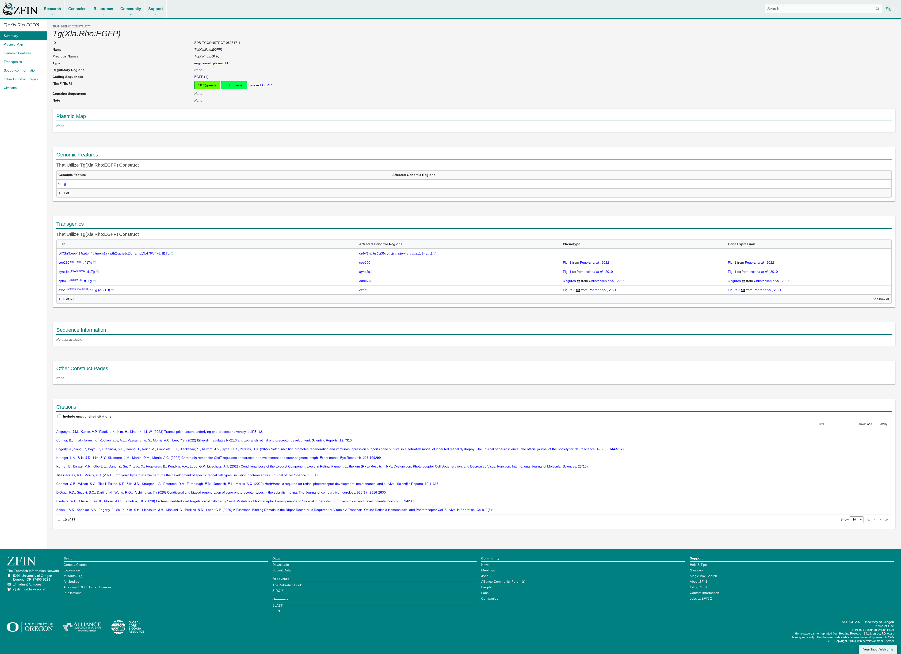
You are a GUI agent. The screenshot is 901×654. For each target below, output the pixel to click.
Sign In (891, 9)
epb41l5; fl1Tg (75, 281)
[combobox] (823, 8)
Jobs (484, 576)
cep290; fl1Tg (75, 262)
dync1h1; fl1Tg (76, 272)
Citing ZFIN (698, 587)
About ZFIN (698, 581)
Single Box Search (703, 576)
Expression (72, 570)
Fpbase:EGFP (258, 85)
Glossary (696, 570)
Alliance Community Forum (501, 581)
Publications (72, 593)
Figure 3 (569, 290)
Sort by (882, 424)
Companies (489, 598)
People (486, 587)
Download (865, 424)
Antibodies (71, 581)
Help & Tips (698, 565)
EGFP (198, 77)
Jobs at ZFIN (699, 598)
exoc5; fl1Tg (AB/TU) (84, 290)
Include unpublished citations (87, 416)
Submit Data (281, 570)
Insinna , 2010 (598, 272)
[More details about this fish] (172, 253)
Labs (485, 593)
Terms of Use (884, 626)
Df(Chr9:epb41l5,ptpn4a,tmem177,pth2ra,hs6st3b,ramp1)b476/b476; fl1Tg (114, 253)
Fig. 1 (567, 262)
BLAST (277, 605)
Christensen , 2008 (606, 281)
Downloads (280, 565)
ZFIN (276, 611)
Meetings (488, 570)
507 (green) (207, 85)
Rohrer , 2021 (602, 290)
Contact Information (704, 593)
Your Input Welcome (878, 649)
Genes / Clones (75, 565)
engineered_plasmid (209, 63)
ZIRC (276, 591)
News (485, 565)
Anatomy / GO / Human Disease (87, 587)
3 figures (570, 281)
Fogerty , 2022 (594, 262)
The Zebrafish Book (287, 585)
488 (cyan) (234, 85)
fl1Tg (62, 184)
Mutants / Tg (73, 576)
